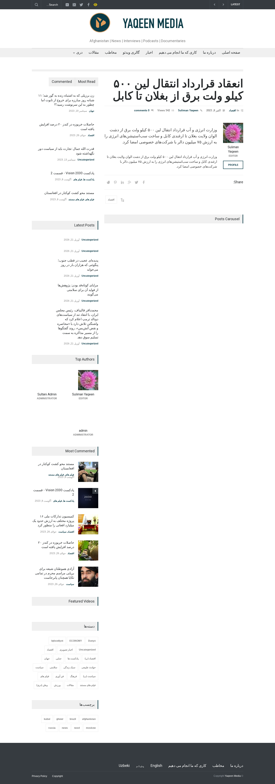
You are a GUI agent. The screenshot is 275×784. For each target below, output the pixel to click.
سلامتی (53, 667)
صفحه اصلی (231, 52)
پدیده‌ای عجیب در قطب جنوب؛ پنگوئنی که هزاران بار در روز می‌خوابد (78, 265)
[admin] (83, 416)
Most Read (86, 81)
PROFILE (233, 165)
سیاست (62, 531)
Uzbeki (124, 765)
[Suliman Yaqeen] (233, 133)
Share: (238, 182)
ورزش (57, 685)
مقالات (94, 52)
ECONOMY (75, 640)
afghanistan (89, 719)
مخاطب (111, 52)
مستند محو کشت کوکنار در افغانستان (69, 193)
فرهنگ (73, 676)
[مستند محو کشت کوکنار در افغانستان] (88, 472)
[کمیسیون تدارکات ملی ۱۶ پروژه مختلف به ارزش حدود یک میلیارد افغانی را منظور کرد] (88, 524)
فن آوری (59, 676)
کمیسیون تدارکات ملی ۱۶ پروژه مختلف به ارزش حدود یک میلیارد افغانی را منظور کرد (53, 520)
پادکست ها (88, 179)
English (156, 765)
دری (79, 52)
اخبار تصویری (66, 649)
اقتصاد (232, 110)
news (65, 728)
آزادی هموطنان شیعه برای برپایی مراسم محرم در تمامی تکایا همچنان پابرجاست (54, 573)
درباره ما (209, 52)
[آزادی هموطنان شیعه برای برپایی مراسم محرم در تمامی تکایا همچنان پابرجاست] (88, 577)
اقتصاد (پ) (90, 658)
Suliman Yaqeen (188, 110)
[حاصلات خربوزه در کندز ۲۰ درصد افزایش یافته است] (88, 550)
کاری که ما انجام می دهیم (178, 52)
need (77, 728)
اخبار (149, 52)
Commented (62, 81)
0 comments (141, 110)
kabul (47, 719)
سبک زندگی (69, 667)
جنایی (58, 658)
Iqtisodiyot (57, 640)
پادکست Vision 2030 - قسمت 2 (72, 173)
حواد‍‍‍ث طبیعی (89, 667)
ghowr (59, 719)
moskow (91, 728)
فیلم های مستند (76, 199)
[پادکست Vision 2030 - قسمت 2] (88, 498)
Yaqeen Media (233, 776)
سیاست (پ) (89, 676)
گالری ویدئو (131, 52)
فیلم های (77, 179)
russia (52, 728)
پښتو (140, 765)
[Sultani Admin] (47, 380)
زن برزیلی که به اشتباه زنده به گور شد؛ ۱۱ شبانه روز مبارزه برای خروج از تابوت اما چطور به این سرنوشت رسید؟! (66, 100)
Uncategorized (86, 159)
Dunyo (92, 640)
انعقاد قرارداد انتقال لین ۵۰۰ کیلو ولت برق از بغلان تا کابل (178, 89)
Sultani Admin (47, 394)
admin (83, 431)
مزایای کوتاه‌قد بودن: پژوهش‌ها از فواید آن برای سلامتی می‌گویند (78, 289)
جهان (91, 110)
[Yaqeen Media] (137, 29)
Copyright (57, 776)
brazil (73, 719)
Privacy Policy (39, 776)
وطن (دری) (42, 685)
